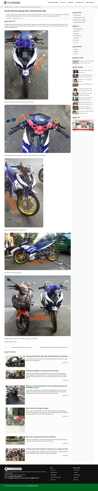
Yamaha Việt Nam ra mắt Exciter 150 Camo (42, 371)
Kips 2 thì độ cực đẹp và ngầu (37, 408)
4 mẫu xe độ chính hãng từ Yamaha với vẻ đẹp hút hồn (47, 449)
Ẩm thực (76, 40)
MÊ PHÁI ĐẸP (79, 2)
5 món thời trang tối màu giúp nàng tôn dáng (85, 94)
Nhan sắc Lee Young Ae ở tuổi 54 (85, 80)
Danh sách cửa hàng (80, 20)
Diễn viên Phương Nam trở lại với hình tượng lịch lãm (86, 103)
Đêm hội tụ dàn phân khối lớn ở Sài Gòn (41, 437)
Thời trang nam (78, 29)
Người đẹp (53, 475)
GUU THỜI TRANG (53, 2)
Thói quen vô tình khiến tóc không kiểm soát (86, 112)
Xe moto (76, 51)
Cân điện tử (77, 15)
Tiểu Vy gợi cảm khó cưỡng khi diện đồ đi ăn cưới (86, 62)
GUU (51, 468)
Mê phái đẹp (77, 35)
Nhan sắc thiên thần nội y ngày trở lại (86, 71)
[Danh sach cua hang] (83, 125)
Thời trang (76, 470)
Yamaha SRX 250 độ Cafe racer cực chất (21, 347)
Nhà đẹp (76, 38)
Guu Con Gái (90, 2)
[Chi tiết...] (66, 362)
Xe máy (76, 49)
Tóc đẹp (76, 33)
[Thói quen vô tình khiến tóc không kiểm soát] (75, 112)
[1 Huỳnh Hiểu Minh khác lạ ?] (75, 85)
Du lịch (76, 42)
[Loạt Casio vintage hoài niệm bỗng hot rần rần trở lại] (75, 109)
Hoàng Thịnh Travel (79, 17)
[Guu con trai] (12, 3)
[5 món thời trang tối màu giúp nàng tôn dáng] (75, 96)
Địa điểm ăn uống (55, 477)
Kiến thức (76, 31)
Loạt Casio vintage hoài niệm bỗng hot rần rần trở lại (86, 108)
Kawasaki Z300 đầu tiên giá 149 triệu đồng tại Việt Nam (53, 347)
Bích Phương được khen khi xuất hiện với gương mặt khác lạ (86, 77)
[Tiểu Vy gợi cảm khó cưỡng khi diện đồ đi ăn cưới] (75, 63)
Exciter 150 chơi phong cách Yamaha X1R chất (30, 7)
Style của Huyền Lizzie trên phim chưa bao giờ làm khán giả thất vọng (86, 99)
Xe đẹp (16, 7)
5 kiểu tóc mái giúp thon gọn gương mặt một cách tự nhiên (85, 90)
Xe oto (76, 53)
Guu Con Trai (10, 7)
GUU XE (63, 2)
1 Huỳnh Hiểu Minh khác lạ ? (86, 84)
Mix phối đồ (54, 472)
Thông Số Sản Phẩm (79, 22)
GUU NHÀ (70, 2)
